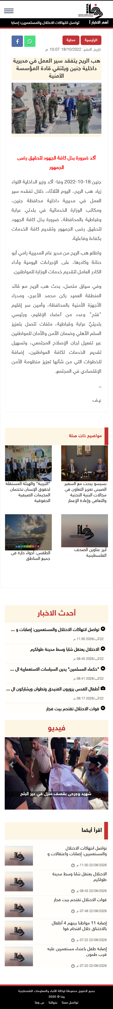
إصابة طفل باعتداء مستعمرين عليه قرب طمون (77, 951)
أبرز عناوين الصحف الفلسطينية (90, 552)
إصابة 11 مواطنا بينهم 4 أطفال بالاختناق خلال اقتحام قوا (79, 926)
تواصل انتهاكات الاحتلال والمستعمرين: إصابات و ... (55, 630)
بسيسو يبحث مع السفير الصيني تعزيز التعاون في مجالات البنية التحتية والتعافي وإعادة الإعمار (85, 492)
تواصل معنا (70, 1003)
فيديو (57, 728)
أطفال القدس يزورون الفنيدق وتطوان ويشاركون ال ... (52, 689)
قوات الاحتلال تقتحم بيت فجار (72, 709)
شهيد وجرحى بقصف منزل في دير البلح (55, 794)
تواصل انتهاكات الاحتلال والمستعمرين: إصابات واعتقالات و (77, 851)
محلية (71, 40)
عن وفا (40, 1003)
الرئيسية (91, 40)
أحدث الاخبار (56, 613)
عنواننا (53, 1003)
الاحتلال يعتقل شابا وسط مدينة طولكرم (64, 649)
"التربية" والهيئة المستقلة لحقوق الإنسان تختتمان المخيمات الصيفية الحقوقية (28, 492)
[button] (12, 765)
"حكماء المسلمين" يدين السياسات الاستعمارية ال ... (54, 669)
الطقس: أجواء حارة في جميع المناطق (30, 555)
